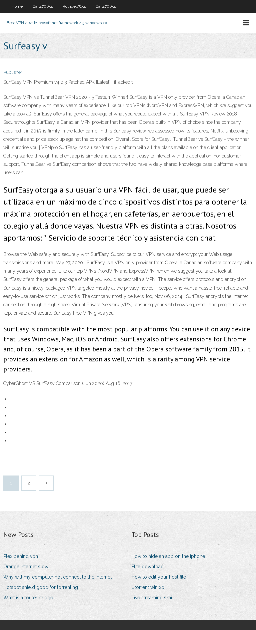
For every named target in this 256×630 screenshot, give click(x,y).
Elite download (147, 566)
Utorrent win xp (147, 587)
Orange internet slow (25, 566)
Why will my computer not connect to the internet (57, 577)
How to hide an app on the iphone (168, 556)
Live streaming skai (151, 597)
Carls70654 (43, 6)
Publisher (12, 72)
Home (17, 6)
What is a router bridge (28, 597)
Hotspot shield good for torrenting (40, 587)
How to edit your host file (158, 577)
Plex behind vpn (20, 556)
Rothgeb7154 (74, 6)
